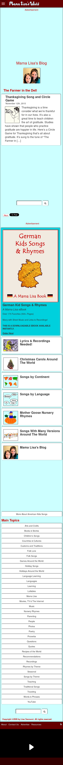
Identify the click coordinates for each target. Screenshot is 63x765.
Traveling (31, 691)
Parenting (31, 616)
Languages (32, 581)
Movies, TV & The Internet (31, 601)
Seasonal (31, 671)
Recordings (31, 661)
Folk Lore (31, 550)
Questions (31, 641)
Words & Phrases (32, 696)
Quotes (31, 646)
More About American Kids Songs (31, 514)
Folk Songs (32, 555)
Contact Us (13, 724)
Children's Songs (32, 535)
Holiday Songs (31, 565)
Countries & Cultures (31, 540)
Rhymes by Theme (31, 666)
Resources (36, 724)
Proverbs (32, 636)
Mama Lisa (32, 596)
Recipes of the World (31, 651)
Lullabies (32, 591)
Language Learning (32, 576)
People (31, 621)
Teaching (31, 681)
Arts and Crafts (32, 525)
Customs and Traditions (32, 545)
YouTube (32, 701)
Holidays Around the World (31, 570)
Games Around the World (32, 560)
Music (31, 606)
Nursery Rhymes (31, 611)
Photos (31, 626)
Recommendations (31, 656)
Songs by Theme (32, 676)
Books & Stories (31, 530)
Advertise (25, 724)
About (4, 724)
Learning (32, 586)
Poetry (32, 631)
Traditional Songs (32, 686)
